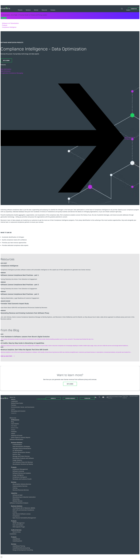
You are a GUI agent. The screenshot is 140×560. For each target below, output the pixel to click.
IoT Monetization (17, 450)
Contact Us (134, 8)
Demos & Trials (14, 427)
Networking (16, 499)
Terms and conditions (134, 396)
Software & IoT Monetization (10, 23)
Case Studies (15, 424)
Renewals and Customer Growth (22, 479)
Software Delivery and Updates (22, 473)
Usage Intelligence (18, 475)
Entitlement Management (20, 469)
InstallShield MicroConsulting (21, 548)
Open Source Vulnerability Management (24, 518)
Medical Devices (17, 501)
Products (4, 25)
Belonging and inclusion (18, 411)
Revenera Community (70, 398)
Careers (13, 409)
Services (13, 482)
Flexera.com (87, 398)
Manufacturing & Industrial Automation (24, 497)
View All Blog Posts (6, 356)
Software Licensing (18, 471)
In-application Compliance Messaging (12, 73)
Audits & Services (16, 530)
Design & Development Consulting (23, 550)
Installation (13, 534)
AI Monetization (17, 444)
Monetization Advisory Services (22, 484)
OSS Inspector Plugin (19, 527)
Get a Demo (6, 60)
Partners (13, 405)
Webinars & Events (16, 435)
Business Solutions (16, 442)
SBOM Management (18, 523)
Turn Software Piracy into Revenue (23, 462)
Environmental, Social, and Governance (22, 407)
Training (15, 488)
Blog (12, 422)
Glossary (13, 429)
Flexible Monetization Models (21, 452)
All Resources (15, 420)
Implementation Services (20, 486)
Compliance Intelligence (9, 27)
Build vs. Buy (16, 454)
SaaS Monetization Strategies (21, 446)
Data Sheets (14, 425)
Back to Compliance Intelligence (130, 138)
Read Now (3, 18)
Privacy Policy (125, 396)
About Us (13, 399)
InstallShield (16, 539)
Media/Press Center (17, 403)
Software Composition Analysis (19, 503)
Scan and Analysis (18, 525)
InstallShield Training (19, 546)
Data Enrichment (5, 71)
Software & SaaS (17, 495)
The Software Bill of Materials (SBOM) (24, 508)
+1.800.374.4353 (41, 399)
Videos (13, 433)
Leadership (14, 401)
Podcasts (14, 431)
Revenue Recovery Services (21, 490)
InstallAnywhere (17, 541)
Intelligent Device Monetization (22, 448)
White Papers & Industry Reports (20, 437)
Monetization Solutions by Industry (23, 464)
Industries (14, 493)
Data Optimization (6, 69)
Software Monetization (16, 439)
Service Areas (17, 532)
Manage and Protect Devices (21, 456)
